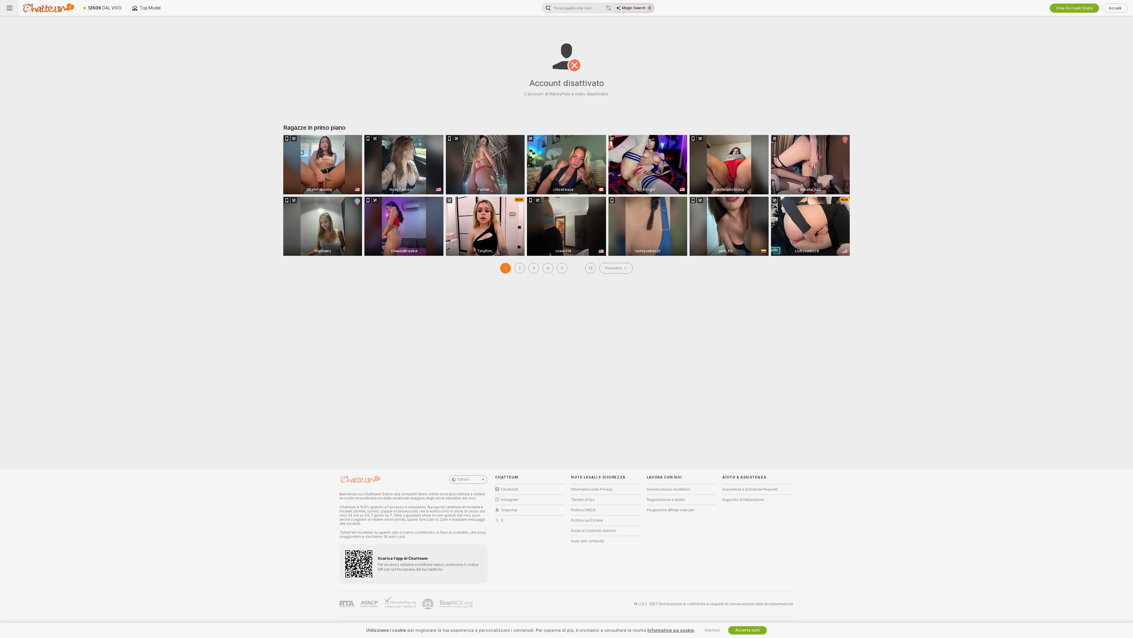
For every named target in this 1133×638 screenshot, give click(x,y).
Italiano (463, 479)
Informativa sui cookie (670, 630)
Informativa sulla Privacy (592, 489)
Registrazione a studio (666, 500)
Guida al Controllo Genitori (593, 531)
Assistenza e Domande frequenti (750, 489)
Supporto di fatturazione (743, 500)
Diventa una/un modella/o (668, 489)
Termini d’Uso (583, 500)
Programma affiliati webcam (671, 510)
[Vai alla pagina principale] (48, 8)
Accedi (1115, 8)
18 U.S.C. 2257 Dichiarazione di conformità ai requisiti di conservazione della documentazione (713, 604)
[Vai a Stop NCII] (456, 604)
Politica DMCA (583, 510)
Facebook (509, 489)
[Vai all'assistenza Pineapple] (428, 604)
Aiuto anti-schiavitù (587, 541)
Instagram (509, 500)
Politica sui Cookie (587, 520)
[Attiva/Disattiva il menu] (9, 8)
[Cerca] (609, 8)
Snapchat (509, 510)
